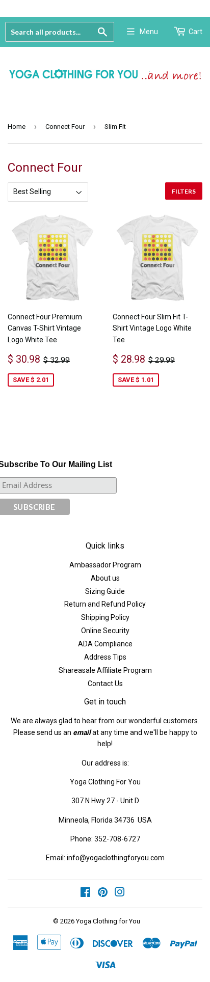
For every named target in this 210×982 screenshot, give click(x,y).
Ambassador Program (105, 565)
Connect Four (65, 126)
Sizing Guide (105, 591)
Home (16, 126)
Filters (184, 191)
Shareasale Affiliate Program (105, 670)
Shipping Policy (105, 617)
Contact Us (105, 683)
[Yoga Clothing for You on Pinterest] (102, 893)
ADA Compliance (105, 644)
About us (105, 578)
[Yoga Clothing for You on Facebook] (85, 893)
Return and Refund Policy (105, 604)
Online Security (105, 630)
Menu (149, 32)
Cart (195, 32)
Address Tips (105, 657)
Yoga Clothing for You (108, 921)
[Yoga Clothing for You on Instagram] (120, 893)
